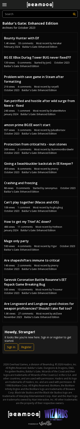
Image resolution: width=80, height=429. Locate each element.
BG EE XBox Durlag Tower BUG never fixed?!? (37, 57)
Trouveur (57, 289)
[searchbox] (40, 14)
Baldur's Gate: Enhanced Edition (39, 46)
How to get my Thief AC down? (27, 221)
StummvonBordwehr (62, 149)
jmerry (54, 168)
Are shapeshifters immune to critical (31, 260)
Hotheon (57, 226)
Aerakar (57, 43)
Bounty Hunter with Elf (21, 38)
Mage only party (16, 241)
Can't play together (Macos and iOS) (31, 202)
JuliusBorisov (58, 130)
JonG (48, 62)
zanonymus (51, 188)
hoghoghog (56, 207)
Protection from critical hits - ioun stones (35, 144)
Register (26, 347)
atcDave (57, 313)
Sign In (11, 347)
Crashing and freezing (20, 183)
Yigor (54, 246)
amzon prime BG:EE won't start (27, 125)
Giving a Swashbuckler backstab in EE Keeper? (38, 163)
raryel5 (55, 86)
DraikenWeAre (58, 110)
